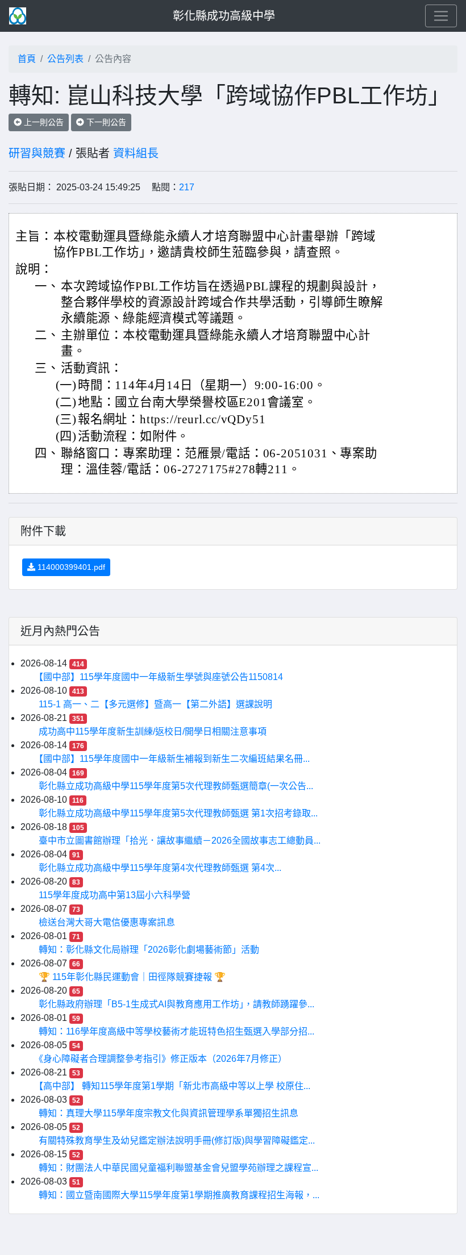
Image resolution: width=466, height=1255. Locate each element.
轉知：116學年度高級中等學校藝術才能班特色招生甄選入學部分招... (176, 1031)
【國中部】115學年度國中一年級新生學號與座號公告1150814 (161, 677)
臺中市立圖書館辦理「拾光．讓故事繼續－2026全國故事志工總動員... (180, 840)
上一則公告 (43, 122)
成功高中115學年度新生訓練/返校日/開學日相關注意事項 (153, 731)
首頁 (27, 59)
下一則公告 (105, 122)
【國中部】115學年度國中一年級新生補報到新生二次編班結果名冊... (174, 759)
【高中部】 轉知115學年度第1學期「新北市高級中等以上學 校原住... (174, 1086)
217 (186, 187)
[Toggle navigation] (441, 16)
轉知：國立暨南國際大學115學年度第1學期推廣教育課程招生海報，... (179, 1195)
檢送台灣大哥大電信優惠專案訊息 (107, 922)
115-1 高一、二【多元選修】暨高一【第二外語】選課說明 (155, 704)
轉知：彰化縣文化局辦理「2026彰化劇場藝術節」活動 (149, 949)
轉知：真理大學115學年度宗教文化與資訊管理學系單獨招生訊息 (168, 1113)
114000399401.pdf (70, 567)
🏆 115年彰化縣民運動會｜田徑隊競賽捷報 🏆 (132, 977)
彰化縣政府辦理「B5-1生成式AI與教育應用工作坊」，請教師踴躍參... (176, 1004)
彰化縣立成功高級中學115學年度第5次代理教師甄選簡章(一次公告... (176, 786)
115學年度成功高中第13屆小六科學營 (114, 895)
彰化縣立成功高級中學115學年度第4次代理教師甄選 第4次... (160, 868)
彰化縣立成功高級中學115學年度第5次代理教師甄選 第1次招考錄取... (178, 813)
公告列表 (65, 59)
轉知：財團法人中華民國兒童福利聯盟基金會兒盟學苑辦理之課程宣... (178, 1168)
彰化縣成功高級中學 (224, 16)
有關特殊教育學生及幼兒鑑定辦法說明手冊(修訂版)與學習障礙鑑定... (177, 1140)
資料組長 (136, 153)
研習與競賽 (37, 153)
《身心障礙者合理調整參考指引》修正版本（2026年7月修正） (163, 1059)
